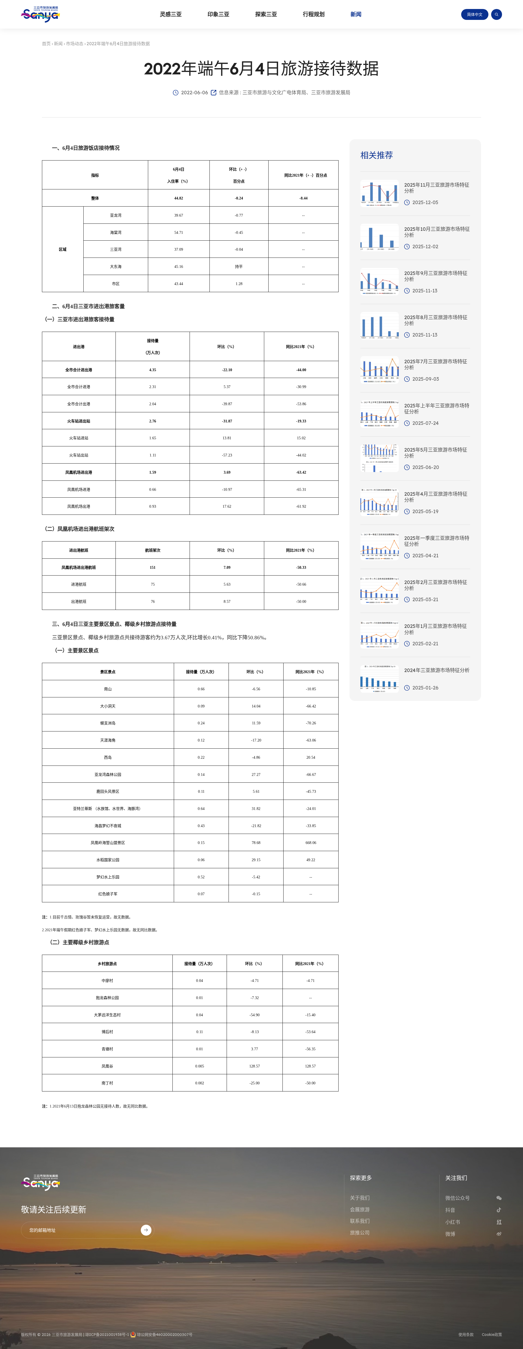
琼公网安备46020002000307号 (165, 1334)
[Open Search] (496, 14)
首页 (46, 43)
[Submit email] (146, 1230)
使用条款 (466, 1334)
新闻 (58, 43)
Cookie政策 (492, 1334)
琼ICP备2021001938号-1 (107, 1334)
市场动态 (74, 43)
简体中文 (474, 14)
